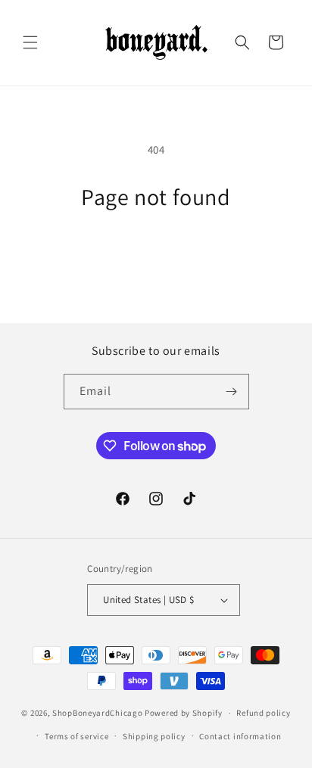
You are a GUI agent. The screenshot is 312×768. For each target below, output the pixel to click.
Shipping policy (154, 736)
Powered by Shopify (184, 712)
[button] (30, 42)
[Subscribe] (231, 391)
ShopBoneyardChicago (97, 712)
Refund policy (263, 712)
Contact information (240, 736)
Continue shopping (156, 251)
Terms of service (76, 736)
